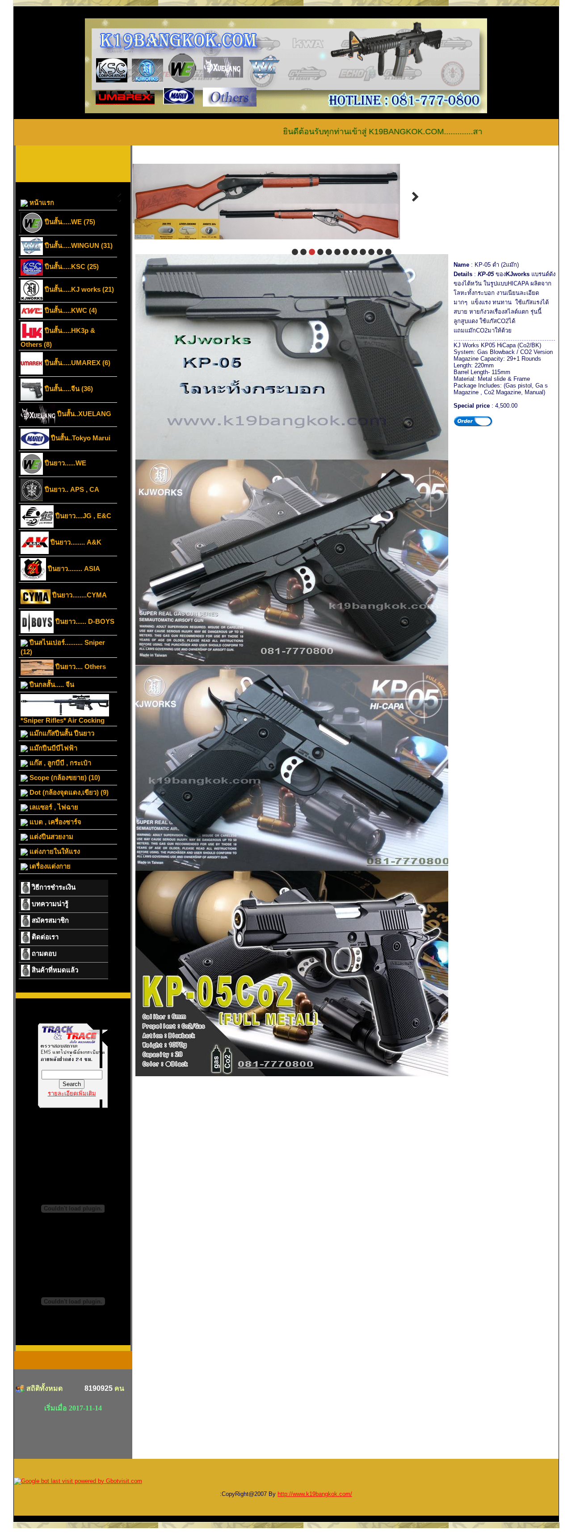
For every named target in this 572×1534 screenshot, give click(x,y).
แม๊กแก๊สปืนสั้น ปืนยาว (61, 733)
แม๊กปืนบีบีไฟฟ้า (52, 748)
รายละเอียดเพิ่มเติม (72, 1093)
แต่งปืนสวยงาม (50, 836)
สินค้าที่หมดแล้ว (54, 970)
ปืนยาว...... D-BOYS (84, 621)
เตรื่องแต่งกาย (49, 866)
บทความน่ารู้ (49, 904)
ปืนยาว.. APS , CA (71, 489)
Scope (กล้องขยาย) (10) (64, 777)
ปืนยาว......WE (64, 463)
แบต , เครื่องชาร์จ (54, 822)
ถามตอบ (43, 953)
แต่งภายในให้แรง (54, 851)
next (415, 197)
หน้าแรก (41, 202)
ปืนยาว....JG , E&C (82, 516)
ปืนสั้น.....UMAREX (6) (76, 362)
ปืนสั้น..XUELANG (83, 414)
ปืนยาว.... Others (80, 666)
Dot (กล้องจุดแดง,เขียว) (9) (68, 792)
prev (117, 197)
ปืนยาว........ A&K (75, 542)
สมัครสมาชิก (49, 920)
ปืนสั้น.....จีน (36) (68, 388)
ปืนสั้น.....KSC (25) (71, 266)
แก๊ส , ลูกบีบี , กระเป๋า (59, 763)
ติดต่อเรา (44, 937)
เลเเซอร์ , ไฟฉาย (53, 807)
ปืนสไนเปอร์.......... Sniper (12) (63, 647)
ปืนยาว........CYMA (78, 595)
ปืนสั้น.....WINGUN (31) (78, 245)
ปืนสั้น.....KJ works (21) (78, 289)
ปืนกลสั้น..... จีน (51, 684)
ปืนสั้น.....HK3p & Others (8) (58, 337)
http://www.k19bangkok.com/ (315, 1494)
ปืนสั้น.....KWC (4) (70, 310)
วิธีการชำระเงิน (53, 887)
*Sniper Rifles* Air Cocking (63, 720)
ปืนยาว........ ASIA (73, 568)
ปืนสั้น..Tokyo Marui (79, 438)
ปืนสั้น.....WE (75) (69, 222)
